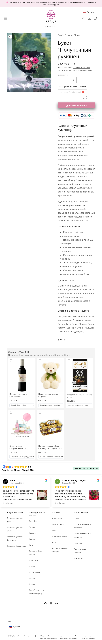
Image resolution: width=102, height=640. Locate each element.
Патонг (32, 566)
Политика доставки (88, 638)
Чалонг (32, 527)
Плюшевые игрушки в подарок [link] (48, 395)
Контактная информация (69, 638)
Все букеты (57, 518)
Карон (32, 539)
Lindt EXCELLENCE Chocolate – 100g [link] (79, 396)
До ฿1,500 (56, 542)
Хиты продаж (58, 524)
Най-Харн (33, 560)
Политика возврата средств (85, 636)
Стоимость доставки (81, 67)
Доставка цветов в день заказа (15, 520)
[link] (21, 375)
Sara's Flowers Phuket (21, 636)
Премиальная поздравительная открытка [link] (17, 447)
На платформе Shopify (37, 636)
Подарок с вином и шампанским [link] (18, 395)
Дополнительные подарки (59, 550)
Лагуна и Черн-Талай (36, 553)
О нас (76, 518)
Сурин (32, 584)
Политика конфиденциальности (60, 636)
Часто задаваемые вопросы (83, 535)
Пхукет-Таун (35, 572)
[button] (5, 18)
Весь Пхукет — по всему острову (37, 592)
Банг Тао (33, 521)
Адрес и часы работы (80, 550)
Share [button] (62, 340)
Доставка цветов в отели (15, 529)
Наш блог (78, 543)
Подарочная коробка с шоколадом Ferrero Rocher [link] (50, 447)
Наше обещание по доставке (83, 526)
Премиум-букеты (59, 536)
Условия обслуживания (48, 638)
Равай (32, 578)
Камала (32, 533)
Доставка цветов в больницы (15, 538)
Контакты (78, 558)
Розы (54, 530)
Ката (31, 545)
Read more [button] (8, 503)
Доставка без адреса (16, 546)
